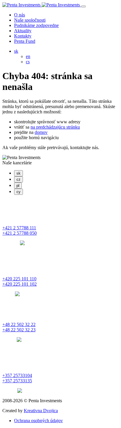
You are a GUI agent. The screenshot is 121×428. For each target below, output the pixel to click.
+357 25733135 (17, 380)
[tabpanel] (60, 222)
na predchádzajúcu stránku (55, 127)
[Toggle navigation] (83, 6)
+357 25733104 (17, 375)
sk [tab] (18, 173)
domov (41, 132)
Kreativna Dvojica (41, 410)
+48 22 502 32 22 (19, 324)
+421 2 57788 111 (19, 227)
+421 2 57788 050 (19, 233)
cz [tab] (18, 179)
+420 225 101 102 (19, 284)
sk (16, 51)
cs (28, 61)
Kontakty (22, 35)
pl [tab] (17, 185)
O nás (19, 14)
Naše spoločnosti (30, 20)
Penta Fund (24, 41)
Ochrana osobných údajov (38, 420)
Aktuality (22, 30)
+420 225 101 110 (19, 278)
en (28, 56)
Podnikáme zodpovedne (36, 25)
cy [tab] (18, 192)
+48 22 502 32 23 (19, 329)
